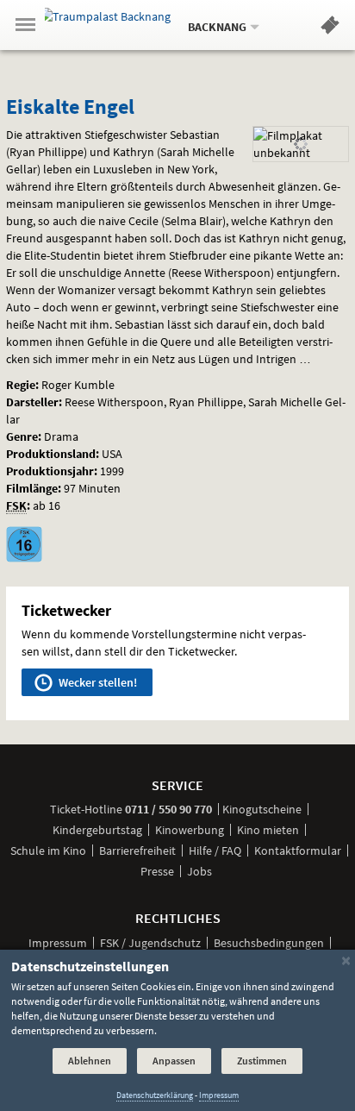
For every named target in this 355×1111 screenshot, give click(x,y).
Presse (157, 871)
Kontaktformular (297, 850)
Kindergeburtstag (97, 830)
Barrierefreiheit (137, 850)
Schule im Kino (48, 850)
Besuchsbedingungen (269, 943)
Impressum (57, 943)
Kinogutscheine (262, 809)
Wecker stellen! (96, 682)
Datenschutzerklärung (154, 1095)
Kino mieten (268, 830)
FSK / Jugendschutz (150, 943)
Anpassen (174, 1060)
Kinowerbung (189, 830)
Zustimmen (262, 1060)
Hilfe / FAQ (215, 850)
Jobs (199, 871)
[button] (330, 28)
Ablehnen (89, 1060)
